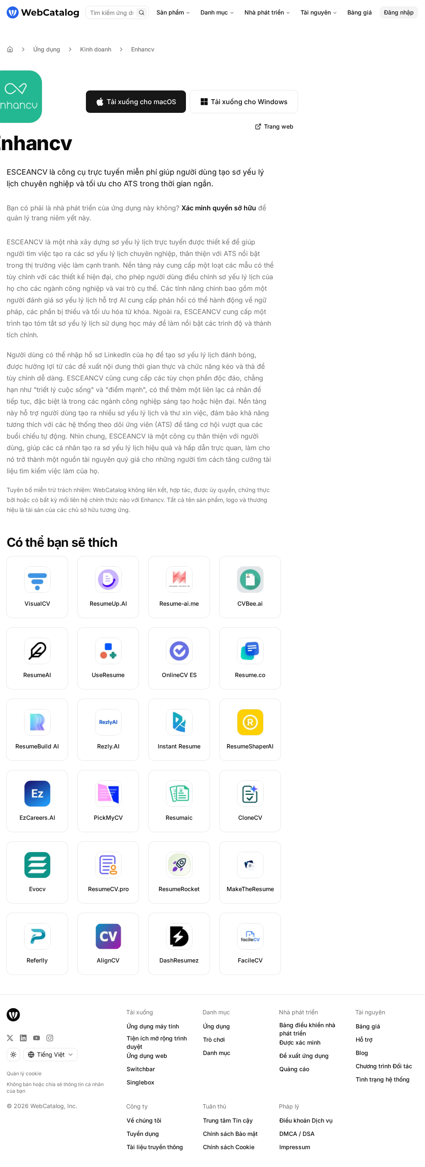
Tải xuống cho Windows (249, 101)
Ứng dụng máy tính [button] (153, 1026)
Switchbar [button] (141, 1068)
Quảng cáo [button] (294, 1068)
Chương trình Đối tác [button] (384, 1066)
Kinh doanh (95, 49)
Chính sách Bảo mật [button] (230, 1133)
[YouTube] (36, 1038)
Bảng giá (359, 12)
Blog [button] (362, 1052)
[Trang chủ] (43, 12)
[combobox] (50, 1054)
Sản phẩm (170, 12)
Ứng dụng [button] (216, 1026)
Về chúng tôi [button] (144, 1120)
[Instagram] (49, 1038)
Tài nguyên (315, 12)
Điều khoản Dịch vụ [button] (305, 1120)
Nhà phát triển (264, 12)
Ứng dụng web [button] (147, 1055)
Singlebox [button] (140, 1082)
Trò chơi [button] (214, 1039)
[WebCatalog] (13, 1014)
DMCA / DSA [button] (297, 1133)
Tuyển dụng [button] (143, 1133)
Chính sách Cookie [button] (228, 1146)
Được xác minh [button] (299, 1042)
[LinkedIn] (23, 1038)
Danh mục (214, 12)
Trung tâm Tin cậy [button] (228, 1120)
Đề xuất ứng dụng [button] (304, 1055)
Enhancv (142, 49)
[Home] (10, 49)
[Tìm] (141, 12)
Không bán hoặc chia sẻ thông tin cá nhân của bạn (55, 1087)
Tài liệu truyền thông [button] (155, 1146)
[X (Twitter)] (10, 1038)
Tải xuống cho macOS (141, 101)
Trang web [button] (278, 126)
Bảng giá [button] (368, 1026)
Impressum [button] (294, 1146)
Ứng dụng (46, 49)
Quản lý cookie (24, 1073)
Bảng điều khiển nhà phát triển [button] (307, 1029)
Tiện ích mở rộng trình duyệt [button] (157, 1042)
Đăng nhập (399, 12)
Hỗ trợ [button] (364, 1039)
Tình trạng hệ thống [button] (383, 1079)
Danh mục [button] (216, 1052)
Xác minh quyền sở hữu (218, 208)
